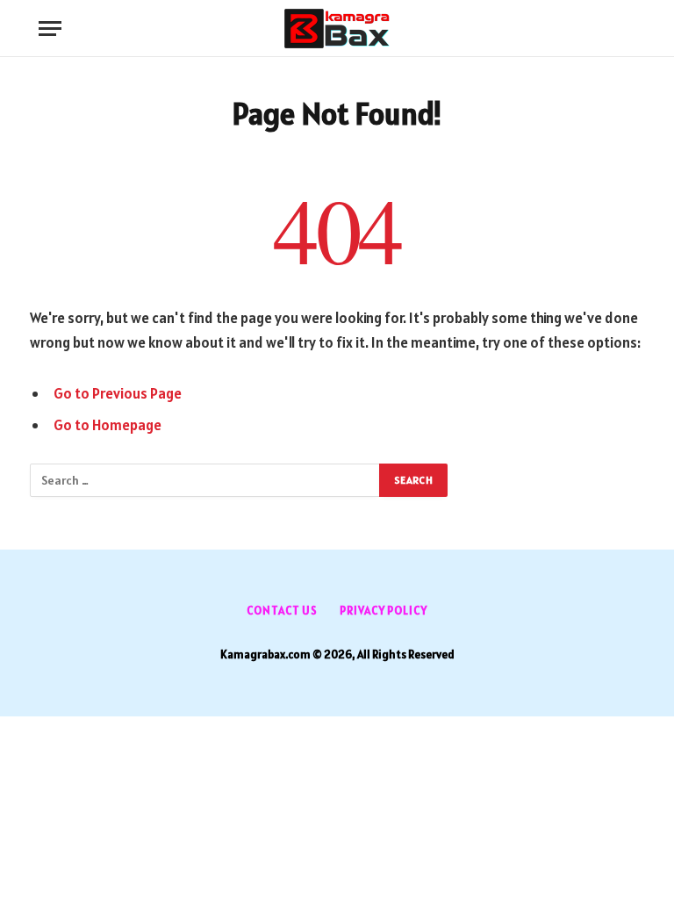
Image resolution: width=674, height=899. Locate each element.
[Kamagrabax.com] (337, 28)
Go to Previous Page (118, 393)
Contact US (282, 610)
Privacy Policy (383, 610)
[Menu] (50, 28)
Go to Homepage (107, 425)
